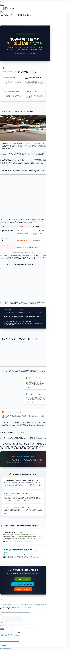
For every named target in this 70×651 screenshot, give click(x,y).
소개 (1, 648)
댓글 (1, 622)
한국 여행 (4, 646)
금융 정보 (4, 645)
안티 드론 (40, 608)
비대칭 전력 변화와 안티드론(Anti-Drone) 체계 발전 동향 (18, 534)
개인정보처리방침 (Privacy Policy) (8, 8)
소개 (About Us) (5, 7)
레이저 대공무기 (30, 608)
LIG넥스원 (19, 608)
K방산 (16, 608)
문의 (10, 648)
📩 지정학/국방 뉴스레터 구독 (23, 589)
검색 (19, 632)
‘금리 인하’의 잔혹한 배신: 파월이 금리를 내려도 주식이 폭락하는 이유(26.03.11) (15, 612)
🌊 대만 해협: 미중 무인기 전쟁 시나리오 (23, 584)
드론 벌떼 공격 (24, 608)
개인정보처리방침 (6, 648)
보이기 (1, 599)
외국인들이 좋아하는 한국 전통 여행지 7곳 (8, 634)
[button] (1, 3)
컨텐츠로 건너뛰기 (3, 0)
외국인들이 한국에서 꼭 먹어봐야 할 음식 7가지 (9, 637)
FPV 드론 (12, 608)
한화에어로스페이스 (7, 609)
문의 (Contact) (4, 9)
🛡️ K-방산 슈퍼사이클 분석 (23, 579)
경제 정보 (6, 608)
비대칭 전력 (36, 608)
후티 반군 (13, 609)
